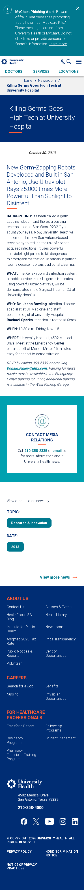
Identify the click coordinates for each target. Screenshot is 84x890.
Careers (17, 677)
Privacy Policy (19, 851)
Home (27, 80)
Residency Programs (15, 740)
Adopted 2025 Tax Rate (21, 641)
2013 (15, 547)
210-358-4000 (30, 807)
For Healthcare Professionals (26, 715)
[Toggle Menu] (78, 61)
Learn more (58, 44)
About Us (17, 598)
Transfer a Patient (20, 726)
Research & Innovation (29, 523)
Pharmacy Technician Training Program (21, 754)
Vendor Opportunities (55, 653)
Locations (69, 71)
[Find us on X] (36, 821)
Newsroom (47, 80)
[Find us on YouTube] (49, 821)
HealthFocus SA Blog (19, 617)
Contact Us (15, 607)
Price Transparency (60, 639)
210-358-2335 (35, 451)
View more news (55, 577)
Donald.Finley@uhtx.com (27, 368)
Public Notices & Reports (19, 653)
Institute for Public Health (21, 629)
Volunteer (14, 663)
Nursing (12, 694)
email (57, 451)
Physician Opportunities (55, 696)
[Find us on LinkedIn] (75, 821)
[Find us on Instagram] (63, 821)
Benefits (51, 686)
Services (41, 71)
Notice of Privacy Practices (22, 866)
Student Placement (60, 738)
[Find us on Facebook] (24, 821)
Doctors (13, 71)
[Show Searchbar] (70, 61)
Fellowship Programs (53, 728)
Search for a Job (20, 686)
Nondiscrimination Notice (61, 853)
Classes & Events (58, 607)
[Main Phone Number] (63, 61)
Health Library (56, 615)
